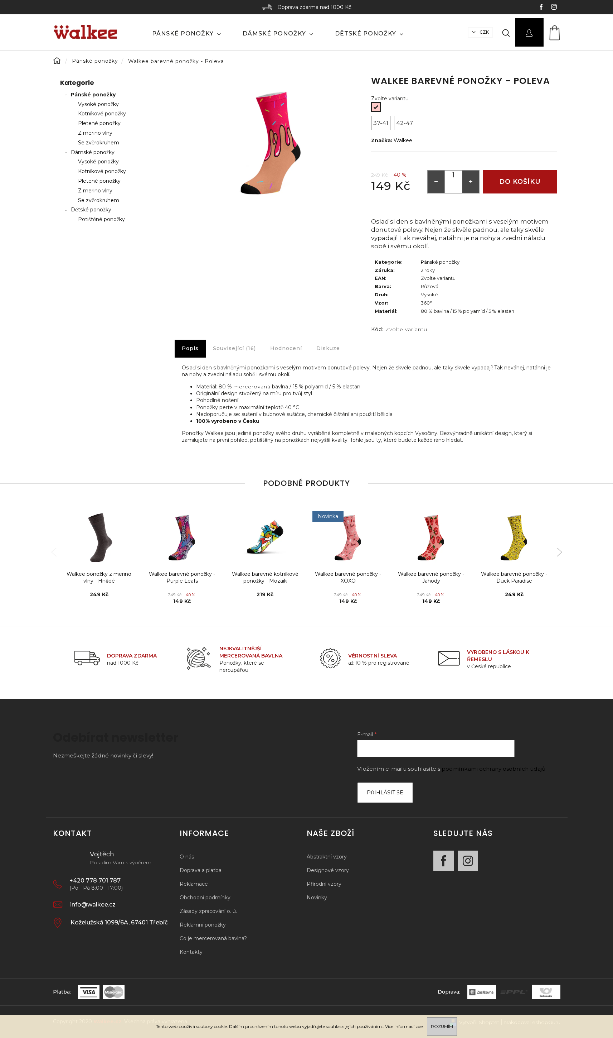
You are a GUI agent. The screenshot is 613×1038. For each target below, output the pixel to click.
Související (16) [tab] (234, 348)
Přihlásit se (385, 792)
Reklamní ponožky (203, 925)
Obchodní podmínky (205, 897)
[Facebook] (443, 861)
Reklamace (194, 884)
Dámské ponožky (93, 152)
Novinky (317, 897)
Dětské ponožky (91, 209)
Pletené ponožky (99, 123)
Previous (54, 552)
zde (419, 1026)
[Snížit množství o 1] (436, 182)
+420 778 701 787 (95, 880)
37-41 (380, 123)
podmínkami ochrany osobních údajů (493, 768)
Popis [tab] (190, 348)
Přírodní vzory (324, 884)
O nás (187, 856)
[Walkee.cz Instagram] (554, 8)
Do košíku (520, 182)
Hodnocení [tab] (286, 348)
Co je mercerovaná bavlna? (213, 938)
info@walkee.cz (93, 904)
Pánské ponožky (93, 94)
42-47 (404, 123)
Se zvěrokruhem (98, 142)
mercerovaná (252, 386)
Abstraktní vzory (327, 856)
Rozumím (442, 1026)
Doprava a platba (201, 870)
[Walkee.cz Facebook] (542, 8)
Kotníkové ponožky (102, 113)
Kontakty (191, 952)
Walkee (403, 140)
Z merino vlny (95, 133)
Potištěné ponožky (101, 219)
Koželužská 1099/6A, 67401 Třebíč (119, 922)
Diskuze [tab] (328, 348)
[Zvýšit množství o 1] (470, 182)
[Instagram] (468, 861)
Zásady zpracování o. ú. (208, 911)
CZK (483, 32)
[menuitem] (186, 33)
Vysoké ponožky (98, 104)
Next (559, 552)
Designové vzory (328, 870)
